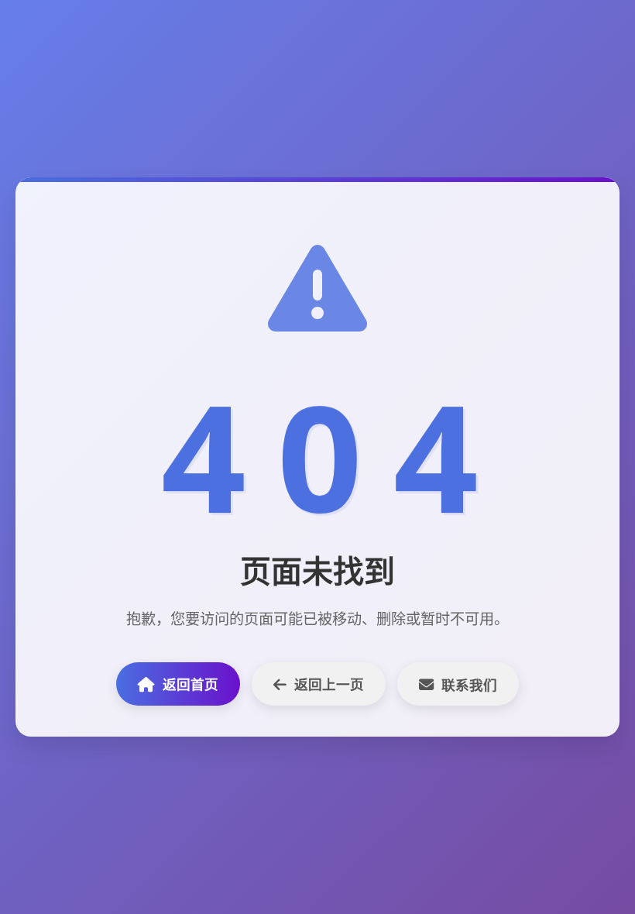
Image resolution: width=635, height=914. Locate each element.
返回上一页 (329, 684)
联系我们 (469, 684)
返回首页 (190, 684)
